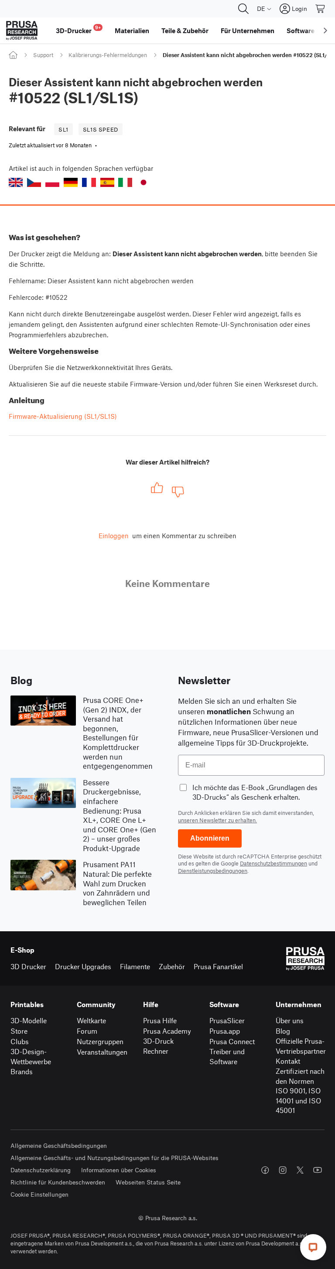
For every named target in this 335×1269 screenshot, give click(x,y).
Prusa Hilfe (160, 1020)
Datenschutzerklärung (40, 1170)
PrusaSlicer (227, 1020)
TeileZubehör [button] (185, 30)
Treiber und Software (227, 1056)
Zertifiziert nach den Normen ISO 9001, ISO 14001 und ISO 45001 (300, 1090)
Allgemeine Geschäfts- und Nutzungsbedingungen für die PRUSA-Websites (114, 1157)
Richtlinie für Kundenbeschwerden (57, 1182)
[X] (300, 1170)
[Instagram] (283, 1170)
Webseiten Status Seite (148, 1182)
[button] (16, 182)
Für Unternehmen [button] (247, 30)
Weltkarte (91, 1020)
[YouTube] (318, 1170)
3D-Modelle (28, 1020)
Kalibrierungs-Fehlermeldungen (107, 54)
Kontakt (288, 1061)
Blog (283, 1031)
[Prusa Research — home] (22, 30)
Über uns (290, 1020)
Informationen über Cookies (118, 1170)
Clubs (19, 1041)
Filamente (135, 966)
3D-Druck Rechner (158, 1046)
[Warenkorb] (320, 8)
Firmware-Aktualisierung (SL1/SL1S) (63, 416)
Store (18, 1031)
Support (43, 54)
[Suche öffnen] (243, 8)
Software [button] (300, 30)
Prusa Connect (232, 1041)
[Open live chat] (313, 1247)
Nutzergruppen (100, 1041)
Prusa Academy (167, 1031)
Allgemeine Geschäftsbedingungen (58, 1145)
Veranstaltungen (102, 1052)
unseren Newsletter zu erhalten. (217, 820)
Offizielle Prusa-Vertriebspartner (301, 1046)
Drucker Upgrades (83, 966)
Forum (87, 1031)
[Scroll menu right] (325, 30)
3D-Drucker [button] (78, 29)
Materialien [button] (132, 30)
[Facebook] (265, 1170)
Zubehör (172, 966)
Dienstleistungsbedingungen (212, 870)
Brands (21, 1071)
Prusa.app (224, 1031)
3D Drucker (28, 966)
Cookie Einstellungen (39, 1194)
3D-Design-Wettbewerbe (30, 1056)
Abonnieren (209, 838)
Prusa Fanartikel (218, 966)
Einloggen (114, 535)
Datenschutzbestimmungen (273, 863)
